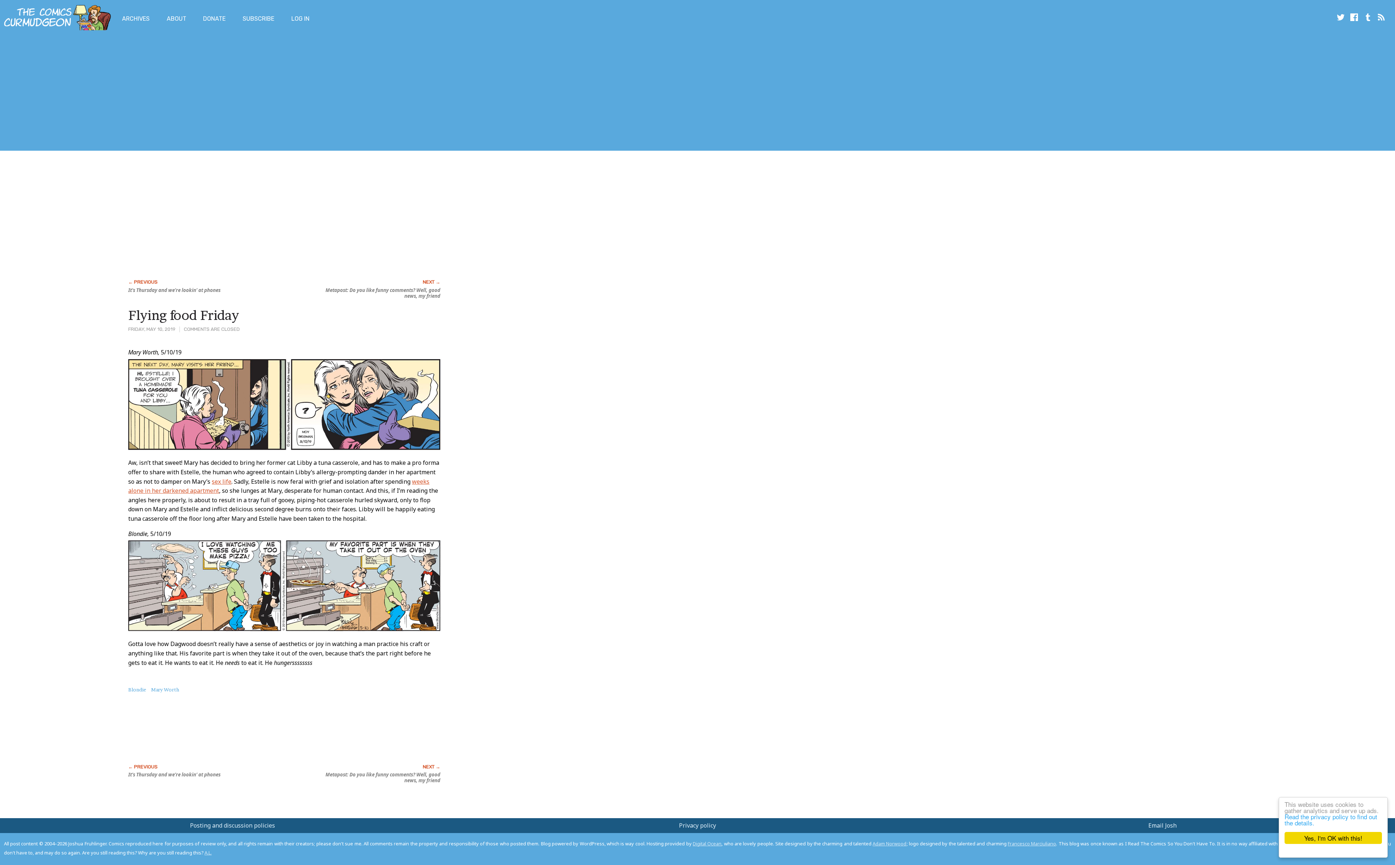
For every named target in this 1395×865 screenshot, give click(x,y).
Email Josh (1162, 825)
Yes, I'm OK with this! (1333, 837)
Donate (214, 18)
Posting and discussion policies (232, 825)
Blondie (137, 690)
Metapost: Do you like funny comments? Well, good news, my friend (383, 293)
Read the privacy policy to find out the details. (1331, 819)
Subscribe (258, 18)
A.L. (208, 852)
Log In (300, 18)
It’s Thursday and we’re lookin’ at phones (174, 290)
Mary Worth (165, 690)
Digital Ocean (707, 843)
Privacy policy (697, 825)
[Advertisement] (132, 92)
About (176, 18)
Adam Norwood (889, 843)
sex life (221, 482)
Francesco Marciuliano (1032, 843)
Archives (136, 18)
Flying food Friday (183, 315)
